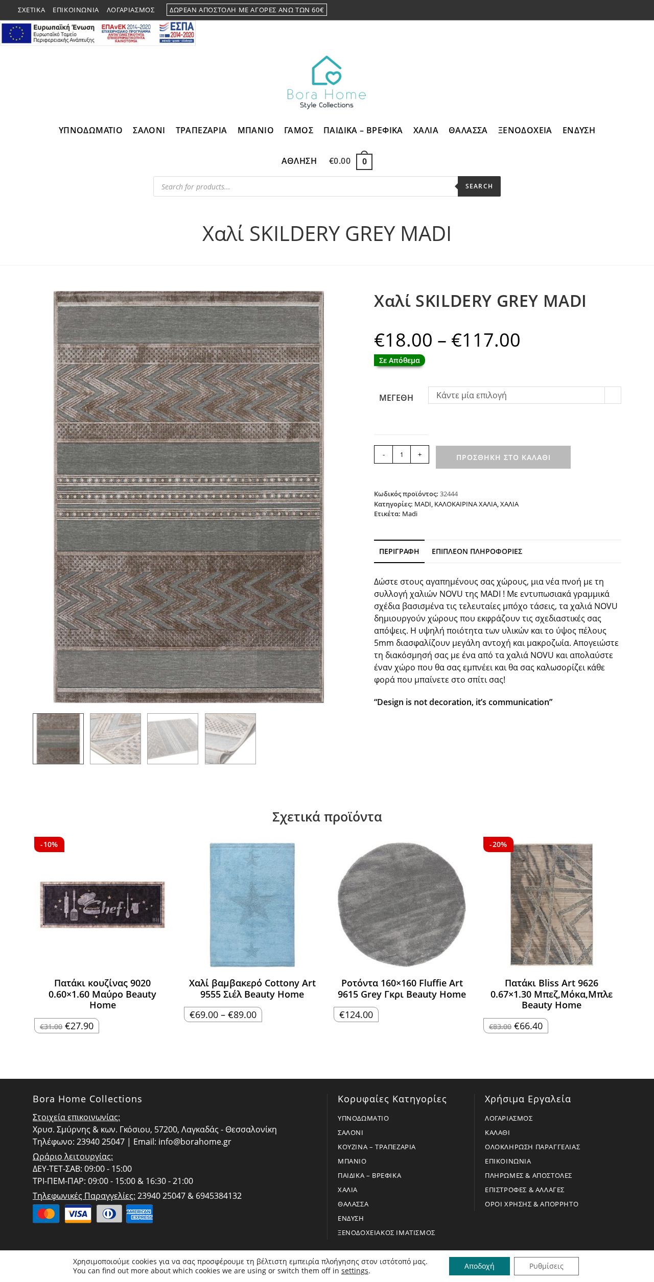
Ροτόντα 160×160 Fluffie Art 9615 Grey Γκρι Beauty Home (402, 989)
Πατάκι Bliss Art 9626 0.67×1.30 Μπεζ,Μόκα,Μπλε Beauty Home (552, 994)
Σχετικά (31, 9)
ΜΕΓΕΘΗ (396, 397)
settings (354, 1270)
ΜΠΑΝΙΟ (352, 1161)
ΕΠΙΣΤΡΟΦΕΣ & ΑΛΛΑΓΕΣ (525, 1189)
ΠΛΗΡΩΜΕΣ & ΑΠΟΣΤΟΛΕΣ (528, 1175)
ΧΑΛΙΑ (509, 504)
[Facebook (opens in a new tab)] (608, 10)
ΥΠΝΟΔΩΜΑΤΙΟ (363, 1118)
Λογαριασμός (131, 9)
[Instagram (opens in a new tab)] (621, 10)
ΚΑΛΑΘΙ (497, 1132)
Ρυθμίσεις (546, 1266)
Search (479, 186)
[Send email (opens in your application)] (631, 10)
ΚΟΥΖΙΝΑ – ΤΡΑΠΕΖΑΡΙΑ (377, 1146)
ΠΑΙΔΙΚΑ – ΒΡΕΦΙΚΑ (369, 1175)
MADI (422, 504)
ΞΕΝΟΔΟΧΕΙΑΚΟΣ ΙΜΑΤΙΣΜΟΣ (386, 1232)
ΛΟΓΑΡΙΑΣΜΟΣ (509, 1118)
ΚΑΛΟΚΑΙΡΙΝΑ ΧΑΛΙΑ (465, 504)
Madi (409, 513)
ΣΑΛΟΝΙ (351, 1132)
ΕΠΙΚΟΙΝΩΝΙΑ (508, 1161)
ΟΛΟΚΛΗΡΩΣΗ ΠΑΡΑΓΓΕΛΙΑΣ (532, 1146)
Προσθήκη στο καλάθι (503, 457)
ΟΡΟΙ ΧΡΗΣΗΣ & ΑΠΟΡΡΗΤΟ (531, 1203)
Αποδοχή (479, 1266)
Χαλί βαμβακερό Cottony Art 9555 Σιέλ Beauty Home (252, 989)
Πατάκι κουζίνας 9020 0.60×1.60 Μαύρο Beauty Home (102, 994)
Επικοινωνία (76, 9)
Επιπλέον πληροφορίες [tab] (477, 551)
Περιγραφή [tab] (399, 551)
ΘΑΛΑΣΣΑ (353, 1203)
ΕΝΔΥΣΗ (351, 1218)
